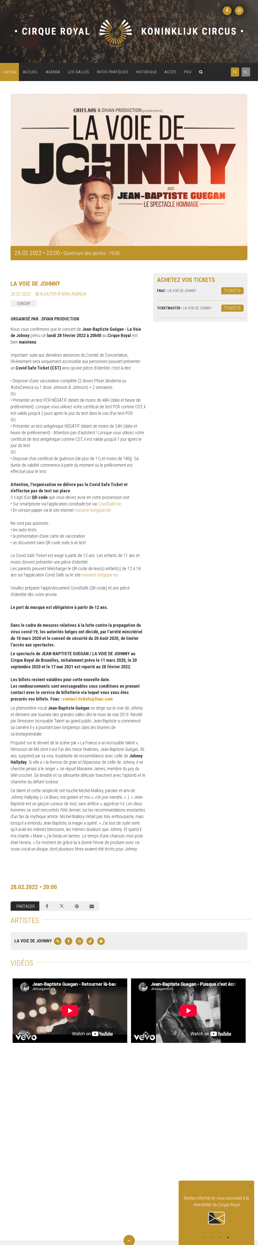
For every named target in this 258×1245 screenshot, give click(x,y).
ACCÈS (171, 72)
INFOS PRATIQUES (112, 72)
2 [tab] (212, 1237)
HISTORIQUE (146, 72)
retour (10, 72)
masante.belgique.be (93, 510)
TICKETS (232, 290)
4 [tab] (227, 1237)
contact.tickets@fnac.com (87, 699)
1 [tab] (205, 1237)
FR (235, 72)
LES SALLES (78, 72)
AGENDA (53, 72)
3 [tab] (220, 1237)
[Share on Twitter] (62, 906)
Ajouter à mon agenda (62, 294)
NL (246, 72)
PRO (187, 72)
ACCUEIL (30, 72)
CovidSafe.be (109, 503)
